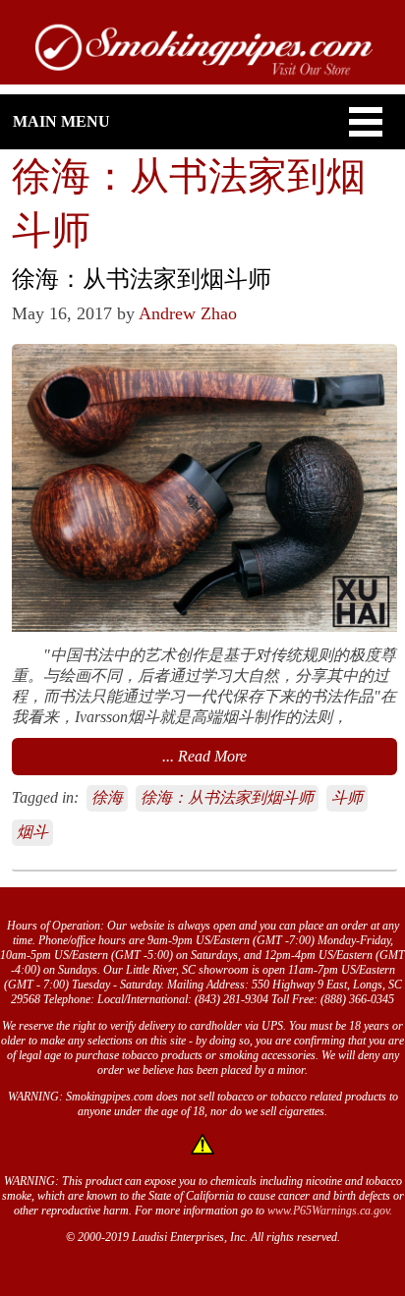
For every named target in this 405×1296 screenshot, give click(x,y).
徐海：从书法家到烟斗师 (227, 797)
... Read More (204, 756)
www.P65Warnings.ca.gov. (329, 1210)
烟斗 (32, 831)
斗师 (347, 797)
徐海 (107, 797)
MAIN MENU (61, 121)
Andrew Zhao (188, 313)
